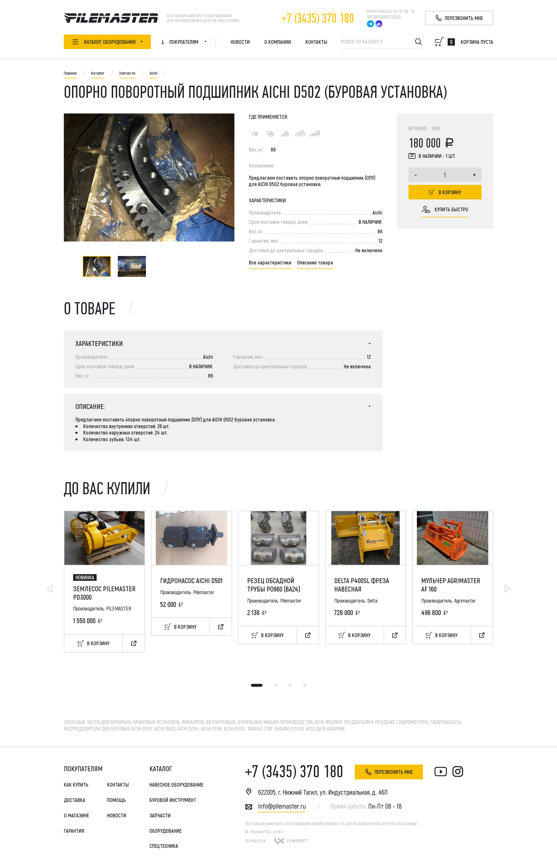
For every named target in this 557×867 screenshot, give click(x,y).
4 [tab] (304, 685)
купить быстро (451, 209)
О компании (277, 42)
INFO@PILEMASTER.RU (384, 16)
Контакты (316, 42)
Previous (49, 588)
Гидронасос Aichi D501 (191, 580)
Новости (240, 42)
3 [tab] (290, 685)
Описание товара (315, 262)
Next (507, 588)
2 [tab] (275, 685)
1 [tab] (257, 685)
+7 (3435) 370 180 (318, 18)
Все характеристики (270, 262)
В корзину (450, 192)
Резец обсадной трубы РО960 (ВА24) (273, 584)
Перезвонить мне (394, 772)
